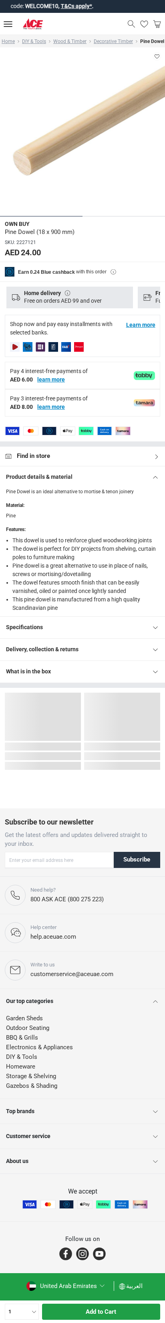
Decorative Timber (113, 41)
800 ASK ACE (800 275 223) (67, 899)
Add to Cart (101, 1311)
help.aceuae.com (53, 936)
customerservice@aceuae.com (71, 974)
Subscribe (136, 859)
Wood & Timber (70, 41)
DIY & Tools (34, 41)
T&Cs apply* (63, 6)
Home (8, 41)
